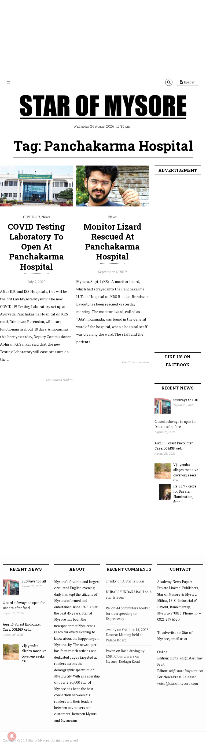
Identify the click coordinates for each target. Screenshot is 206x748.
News (45, 217)
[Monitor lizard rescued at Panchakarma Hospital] (112, 205)
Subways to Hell (185, 400)
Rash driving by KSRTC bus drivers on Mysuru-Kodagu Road (125, 656)
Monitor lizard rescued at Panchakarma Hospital (112, 241)
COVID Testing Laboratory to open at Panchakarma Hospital (36, 246)
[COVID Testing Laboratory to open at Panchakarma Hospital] (36, 205)
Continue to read (57, 380)
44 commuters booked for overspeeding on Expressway (128, 613)
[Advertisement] (103, 37)
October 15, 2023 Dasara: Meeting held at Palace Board (127, 634)
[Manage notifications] (12, 736)
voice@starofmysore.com (177, 683)
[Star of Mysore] (103, 113)
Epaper (189, 82)
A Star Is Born (133, 581)
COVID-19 (31, 217)
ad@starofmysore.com (187, 670)
